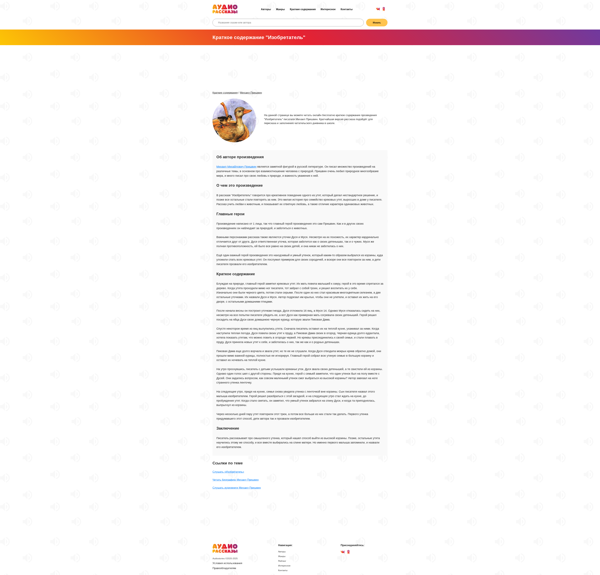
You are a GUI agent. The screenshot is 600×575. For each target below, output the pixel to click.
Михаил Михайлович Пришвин (236, 166)
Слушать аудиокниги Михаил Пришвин (236, 487)
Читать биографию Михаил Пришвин (235, 479)
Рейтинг (282, 561)
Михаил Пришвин (251, 92)
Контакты (347, 9)
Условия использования (227, 563)
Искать (377, 22)
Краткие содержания (303, 9)
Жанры (280, 9)
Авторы (266, 9)
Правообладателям (224, 568)
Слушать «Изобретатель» (228, 471)
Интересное (328, 9)
